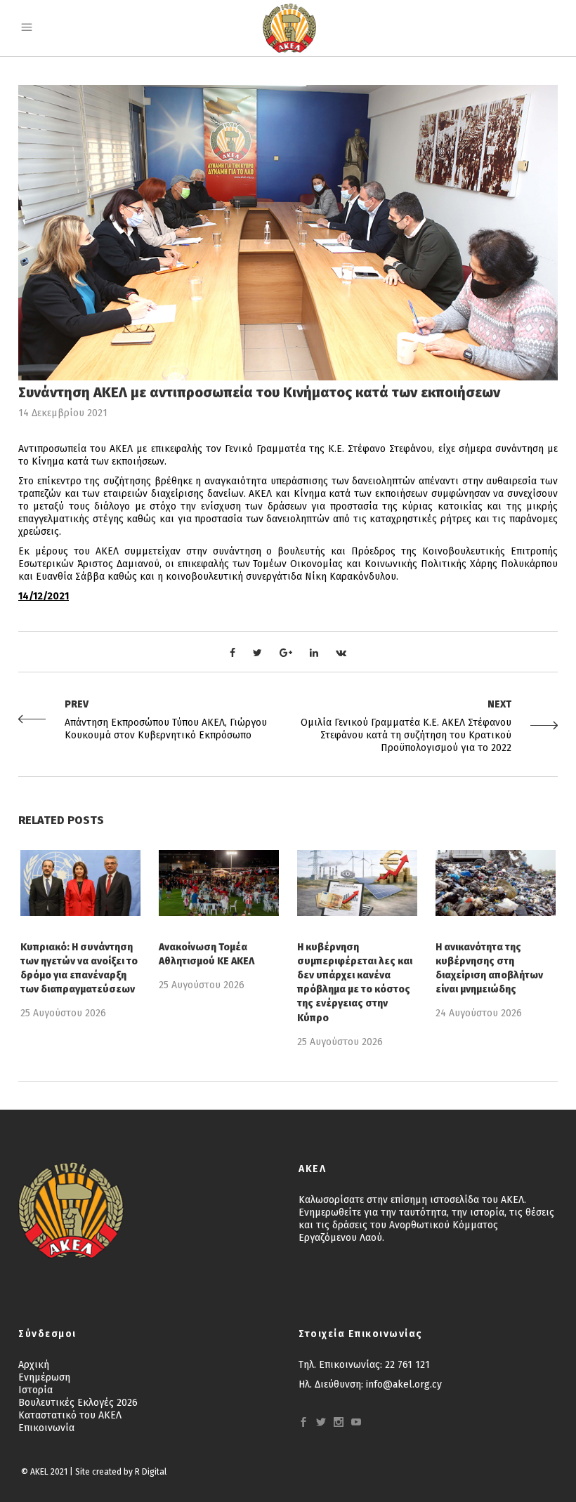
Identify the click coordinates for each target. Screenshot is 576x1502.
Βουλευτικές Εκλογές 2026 (78, 1403)
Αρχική (33, 1365)
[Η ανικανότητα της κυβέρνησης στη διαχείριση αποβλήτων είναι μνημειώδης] (496, 883)
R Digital (150, 1472)
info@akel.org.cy (404, 1384)
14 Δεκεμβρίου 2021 (62, 413)
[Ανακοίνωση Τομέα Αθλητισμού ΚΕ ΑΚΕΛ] (219, 883)
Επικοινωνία (46, 1428)
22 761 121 (407, 1365)
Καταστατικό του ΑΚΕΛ (70, 1415)
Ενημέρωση (44, 1377)
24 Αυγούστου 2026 (479, 1013)
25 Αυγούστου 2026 (63, 1013)
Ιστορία (35, 1390)
